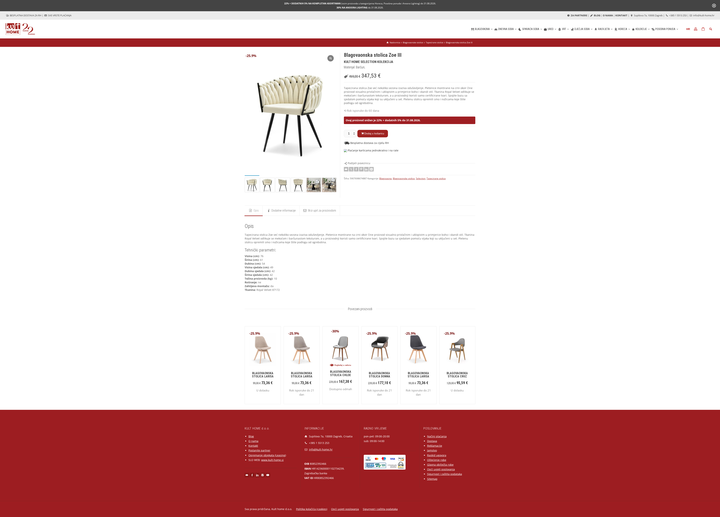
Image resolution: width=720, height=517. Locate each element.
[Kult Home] (20, 29)
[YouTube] (268, 475)
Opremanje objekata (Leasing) (267, 455)
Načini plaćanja (437, 436)
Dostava (432, 441)
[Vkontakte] (371, 169)
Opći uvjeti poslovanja (441, 469)
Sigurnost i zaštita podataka (444, 474)
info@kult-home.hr (703, 15)
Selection (420, 178)
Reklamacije (434, 445)
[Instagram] (262, 475)
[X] (351, 169)
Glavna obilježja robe (440, 464)
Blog (251, 436)
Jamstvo (432, 450)
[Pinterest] (361, 169)
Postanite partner (259, 450)
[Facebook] (356, 169)
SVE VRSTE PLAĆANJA (59, 15)
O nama (253, 441)
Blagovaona (385, 178)
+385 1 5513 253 (678, 15)
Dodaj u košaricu (374, 133)
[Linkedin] (366, 169)
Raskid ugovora (436, 455)
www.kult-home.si (272, 460)
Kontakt (253, 445)
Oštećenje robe (436, 460)
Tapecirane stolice (436, 178)
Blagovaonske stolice (404, 178)
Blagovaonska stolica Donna (379, 374)
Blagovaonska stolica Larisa (263, 374)
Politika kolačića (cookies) (311, 509)
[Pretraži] (710, 29)
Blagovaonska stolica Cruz (457, 374)
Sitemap (432, 479)
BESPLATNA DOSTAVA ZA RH (25, 15)
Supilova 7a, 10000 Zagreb (648, 15)
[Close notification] (714, 5)
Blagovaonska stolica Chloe (340, 373)
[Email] (346, 169)
